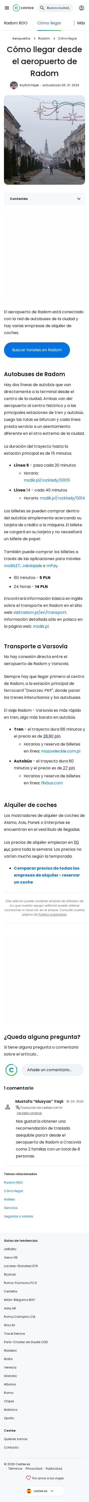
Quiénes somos (15, 1439)
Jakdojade (32, 566)
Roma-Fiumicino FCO (20, 1283)
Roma (8, 1393)
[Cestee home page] (23, 8)
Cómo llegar (49, 23)
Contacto (11, 1447)
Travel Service (14, 1333)
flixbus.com (52, 783)
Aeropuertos (21, 38)
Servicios (11, 1208)
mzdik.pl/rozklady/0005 (47, 480)
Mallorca (10, 1410)
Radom (44, 38)
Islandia (10, 1376)
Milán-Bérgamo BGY (19, 1300)
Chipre (9, 1401)
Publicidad (54, 1468)
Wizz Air (9, 1325)
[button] (7, 8)
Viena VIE (11, 1257)
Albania (10, 1384)
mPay (52, 566)
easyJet (10, 1308)
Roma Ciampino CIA (19, 1317)
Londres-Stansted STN (21, 1266)
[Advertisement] (44, 256)
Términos (15, 1468)
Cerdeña (10, 1291)
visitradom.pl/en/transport (39, 612)
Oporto (9, 1418)
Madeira (10, 1350)
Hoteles (9, 1199)
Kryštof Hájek (29, 85)
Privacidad (34, 1468)
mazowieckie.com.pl (60, 751)
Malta (8, 1359)
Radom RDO (15, 23)
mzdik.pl (41, 626)
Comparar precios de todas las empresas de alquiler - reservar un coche (47, 875)
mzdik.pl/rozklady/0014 (62, 498)
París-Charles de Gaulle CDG (26, 1342)
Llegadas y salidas (18, 1216)
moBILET (12, 566)
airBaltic (10, 1249)
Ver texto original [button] (29, 1113)
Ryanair (10, 1274)
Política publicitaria (52, 914)
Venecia (10, 1367)
